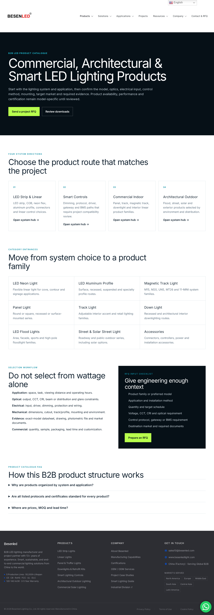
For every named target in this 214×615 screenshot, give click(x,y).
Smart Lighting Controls (70, 575)
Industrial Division (120, 587)
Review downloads (57, 111)
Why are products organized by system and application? (52, 485)
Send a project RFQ (24, 111)
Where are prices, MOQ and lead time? (40, 508)
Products (85, 16)
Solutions (103, 16)
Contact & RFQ (199, 16)
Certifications (118, 563)
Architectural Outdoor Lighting (74, 581)
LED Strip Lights (66, 551)
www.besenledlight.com (182, 557)
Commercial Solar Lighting (72, 587)
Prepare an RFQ (138, 437)
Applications (123, 16)
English (178, 2)
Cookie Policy (186, 609)
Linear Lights (65, 557)
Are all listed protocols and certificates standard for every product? (60, 496)
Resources (159, 16)
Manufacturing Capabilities (125, 557)
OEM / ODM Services (122, 569)
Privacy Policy (143, 609)
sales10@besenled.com (181, 550)
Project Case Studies (122, 575)
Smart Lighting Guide (122, 581)
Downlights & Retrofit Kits (71, 569)
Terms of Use (165, 609)
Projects (143, 16)
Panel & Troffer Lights (69, 563)
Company (178, 16)
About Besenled (119, 551)
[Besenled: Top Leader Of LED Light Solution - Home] (18, 16)
